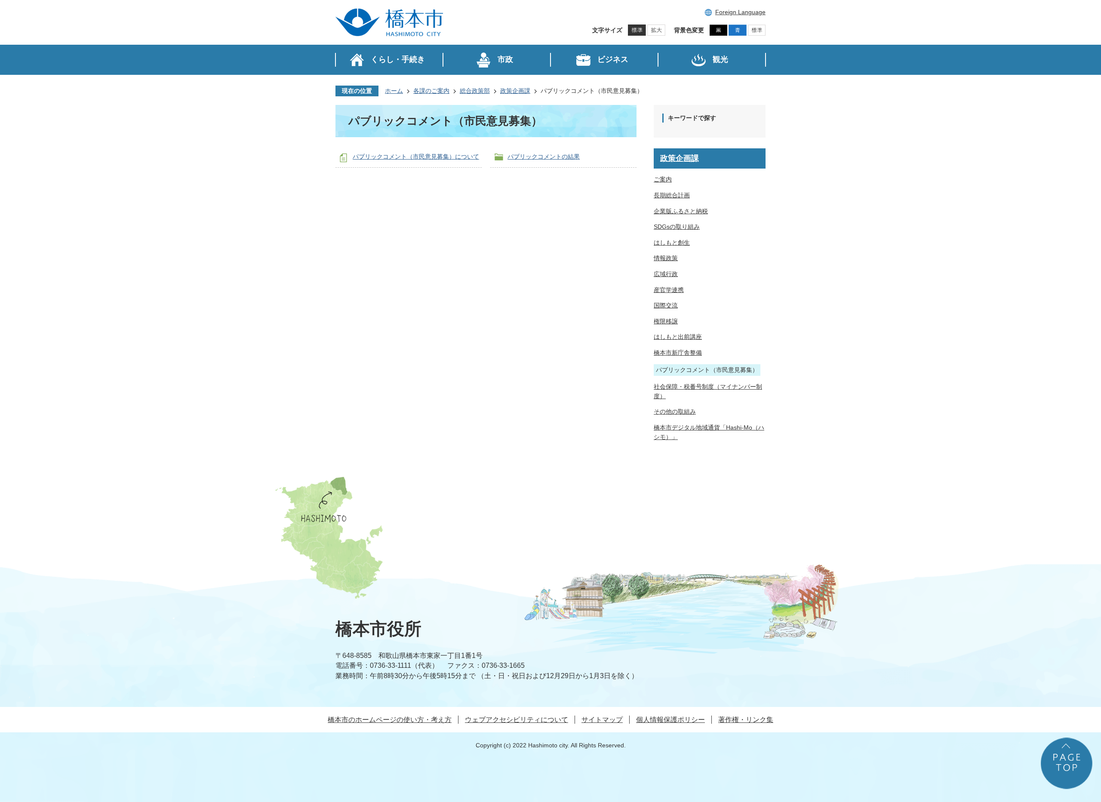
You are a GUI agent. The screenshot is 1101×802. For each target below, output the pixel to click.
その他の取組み (675, 411)
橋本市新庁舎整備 (678, 352)
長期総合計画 (672, 195)
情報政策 (666, 258)
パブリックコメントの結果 (543, 156)
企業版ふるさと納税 (681, 211)
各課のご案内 (431, 90)
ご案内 (663, 179)
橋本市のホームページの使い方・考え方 (390, 719)
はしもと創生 (672, 242)
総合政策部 (475, 90)
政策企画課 (515, 90)
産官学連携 (669, 289)
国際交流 (666, 305)
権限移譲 (666, 321)
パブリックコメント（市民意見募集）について (416, 156)
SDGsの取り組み (677, 226)
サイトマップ (602, 719)
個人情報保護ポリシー (670, 719)
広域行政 (666, 273)
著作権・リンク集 (745, 719)
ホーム (394, 90)
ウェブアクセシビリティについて (516, 719)
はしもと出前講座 (678, 336)
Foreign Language (740, 12)
